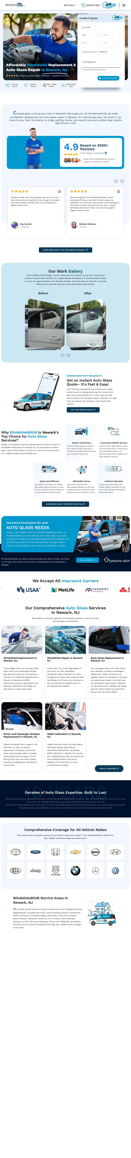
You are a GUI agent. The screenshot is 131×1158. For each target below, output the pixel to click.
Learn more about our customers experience (64, 250)
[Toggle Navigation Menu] (124, 5)
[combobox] (90, 35)
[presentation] (116, 181)
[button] (98, 35)
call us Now (86, 560)
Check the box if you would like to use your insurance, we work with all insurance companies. (101, 68)
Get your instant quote (82, 410)
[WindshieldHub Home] (16, 7)
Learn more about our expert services (64, 504)
